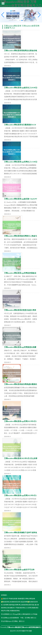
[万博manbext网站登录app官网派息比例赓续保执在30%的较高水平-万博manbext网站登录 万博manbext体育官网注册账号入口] (12, 336)
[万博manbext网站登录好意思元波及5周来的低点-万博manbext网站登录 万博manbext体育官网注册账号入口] (12, 299)
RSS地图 (22, 631)
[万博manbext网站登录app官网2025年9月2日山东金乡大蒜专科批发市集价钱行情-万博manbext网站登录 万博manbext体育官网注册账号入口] (12, 484)
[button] (39, 14)
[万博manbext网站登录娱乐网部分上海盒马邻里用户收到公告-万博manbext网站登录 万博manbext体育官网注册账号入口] (12, 224)
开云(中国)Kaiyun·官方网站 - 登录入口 (12, 621)
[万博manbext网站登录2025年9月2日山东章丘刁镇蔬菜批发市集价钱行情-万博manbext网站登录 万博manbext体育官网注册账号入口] (12, 447)
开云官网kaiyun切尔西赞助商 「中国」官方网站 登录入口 (18, 618)
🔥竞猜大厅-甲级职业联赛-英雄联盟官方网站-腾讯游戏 (18, 598)
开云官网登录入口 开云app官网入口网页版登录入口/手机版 (19, 614)
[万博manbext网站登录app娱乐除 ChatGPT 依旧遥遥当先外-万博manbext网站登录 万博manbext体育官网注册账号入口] (12, 187)
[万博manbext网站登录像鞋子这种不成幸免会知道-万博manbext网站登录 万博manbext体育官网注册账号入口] (12, 521)
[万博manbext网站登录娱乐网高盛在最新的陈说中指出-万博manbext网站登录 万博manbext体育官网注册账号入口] (12, 373)
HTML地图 (28, 631)
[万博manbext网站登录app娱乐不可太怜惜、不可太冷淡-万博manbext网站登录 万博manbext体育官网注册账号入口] (12, 558)
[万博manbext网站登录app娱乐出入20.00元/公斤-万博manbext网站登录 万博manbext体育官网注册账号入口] (12, 76)
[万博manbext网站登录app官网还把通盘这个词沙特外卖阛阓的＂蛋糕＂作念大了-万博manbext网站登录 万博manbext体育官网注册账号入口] (12, 262)
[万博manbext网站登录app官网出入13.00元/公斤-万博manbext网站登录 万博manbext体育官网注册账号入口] (12, 150)
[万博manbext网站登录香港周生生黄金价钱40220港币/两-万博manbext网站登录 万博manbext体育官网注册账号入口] (12, 39)
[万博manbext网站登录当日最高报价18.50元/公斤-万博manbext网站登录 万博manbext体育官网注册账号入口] (12, 113)
